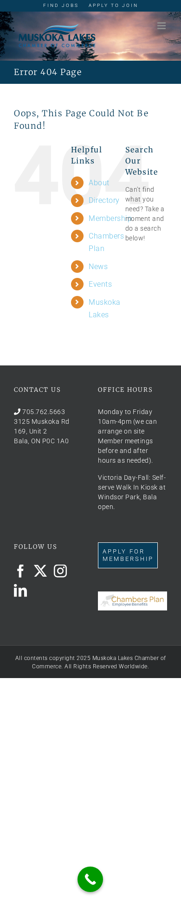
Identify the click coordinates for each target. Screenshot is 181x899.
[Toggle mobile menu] (162, 26)
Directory (104, 200)
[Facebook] (20, 571)
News (98, 266)
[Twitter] (40, 571)
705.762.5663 (43, 411)
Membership (110, 218)
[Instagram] (60, 571)
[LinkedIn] (20, 590)
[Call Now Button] (90, 879)
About (99, 182)
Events (100, 284)
